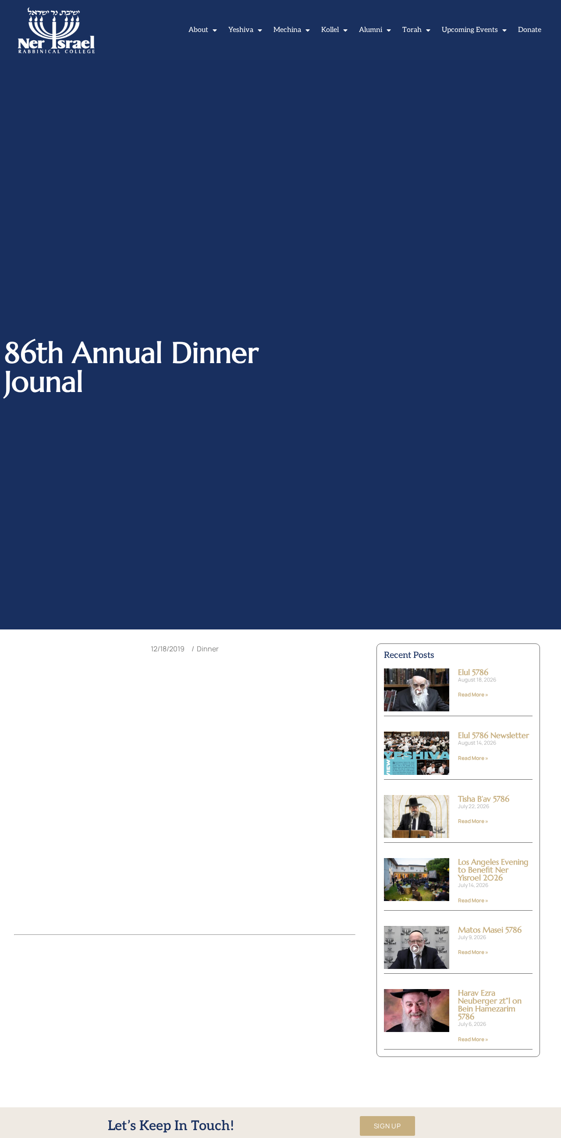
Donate (529, 30)
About (198, 30)
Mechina (287, 30)
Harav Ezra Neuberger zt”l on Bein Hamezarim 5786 (490, 1004)
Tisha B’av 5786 (483, 799)
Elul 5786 (473, 672)
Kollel (330, 30)
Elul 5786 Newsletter (493, 735)
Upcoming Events (470, 30)
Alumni (370, 30)
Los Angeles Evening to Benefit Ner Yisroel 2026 (493, 870)
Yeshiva (240, 30)
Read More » (473, 694)
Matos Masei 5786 (490, 930)
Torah (412, 30)
